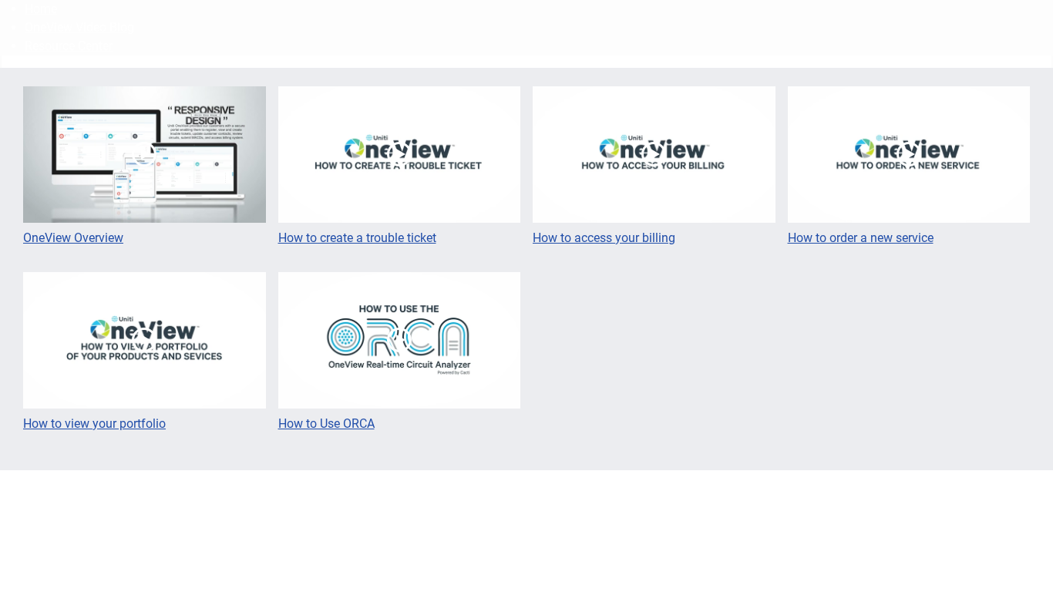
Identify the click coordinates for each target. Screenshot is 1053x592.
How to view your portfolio (94, 423)
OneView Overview (73, 237)
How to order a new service (861, 237)
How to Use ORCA (326, 423)
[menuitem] (41, 9)
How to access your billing (604, 237)
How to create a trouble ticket (357, 237)
